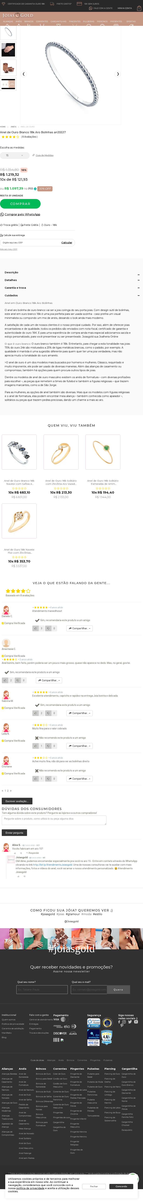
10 (3, 179)
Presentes (116, 21)
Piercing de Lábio (112, 1107)
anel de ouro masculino (47, 377)
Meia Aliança (25, 1128)
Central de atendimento (41, 1019)
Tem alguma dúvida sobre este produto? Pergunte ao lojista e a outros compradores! (49, 813)
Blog (4, 1037)
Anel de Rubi (25, 1095)
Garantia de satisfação (13, 1028)
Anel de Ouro (25, 1143)
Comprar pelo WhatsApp (22, 214)
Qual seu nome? (26, 982)
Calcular (66, 242)
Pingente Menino (78, 1136)
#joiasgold (48, 914)
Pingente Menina (78, 1132)
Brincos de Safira (44, 1096)
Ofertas (131, 21)
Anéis (19, 21)
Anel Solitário (25, 1138)
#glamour (73, 914)
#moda (86, 914)
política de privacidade (30, 1188)
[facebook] (119, 1021)
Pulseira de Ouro (94, 1087)
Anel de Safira (25, 1099)
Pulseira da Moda (95, 1082)
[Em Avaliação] (93, 1037)
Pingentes (74, 21)
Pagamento (35, 1028)
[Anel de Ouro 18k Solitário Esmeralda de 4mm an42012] (102, 452)
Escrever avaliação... (17, 801)
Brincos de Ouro (43, 1074)
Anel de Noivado (26, 1133)
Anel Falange (25, 1153)
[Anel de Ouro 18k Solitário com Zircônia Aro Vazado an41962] (61, 452)
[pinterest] (122, 1025)
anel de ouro (16, 362)
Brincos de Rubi (43, 1091)
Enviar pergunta (14, 832)
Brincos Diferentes (44, 1101)
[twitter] (130, 1021)
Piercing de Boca (112, 1112)
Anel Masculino (26, 1148)
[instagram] (124, 1021)
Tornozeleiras (93, 1115)
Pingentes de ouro (61, 1117)
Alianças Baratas (9, 1074)
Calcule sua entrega (14, 235)
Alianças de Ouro (9, 1103)
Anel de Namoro (26, 1090)
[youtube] (136, 1021)
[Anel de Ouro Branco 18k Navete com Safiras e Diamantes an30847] (19, 452)
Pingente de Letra (78, 1090)
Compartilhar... (80, 628)
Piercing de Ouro (112, 1074)
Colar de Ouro (59, 1074)
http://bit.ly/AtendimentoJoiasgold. (53, 864)
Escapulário (127, 1130)
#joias (60, 914)
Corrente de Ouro (61, 1091)
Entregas (33, 1024)
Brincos (28, 21)
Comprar (20, 204)
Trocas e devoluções (39, 1032)
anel (46, 392)
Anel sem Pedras (26, 1158)
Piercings (102, 21)
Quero (118, 989)
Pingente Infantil (78, 1119)
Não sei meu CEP (8, 249)
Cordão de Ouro (60, 1079)
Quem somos (8, 1019)
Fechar (94, 1186)
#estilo (97, 914)
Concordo (121, 1186)
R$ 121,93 (20, 179)
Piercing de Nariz (112, 1087)
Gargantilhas (58, 21)
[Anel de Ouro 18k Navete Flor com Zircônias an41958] (19, 521)
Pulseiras (88, 21)
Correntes (42, 21)
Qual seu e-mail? (81, 982)
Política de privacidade (13, 1024)
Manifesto (7, 1032)
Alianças (8, 21)
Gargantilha (58, 1122)
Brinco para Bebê (44, 1079)
